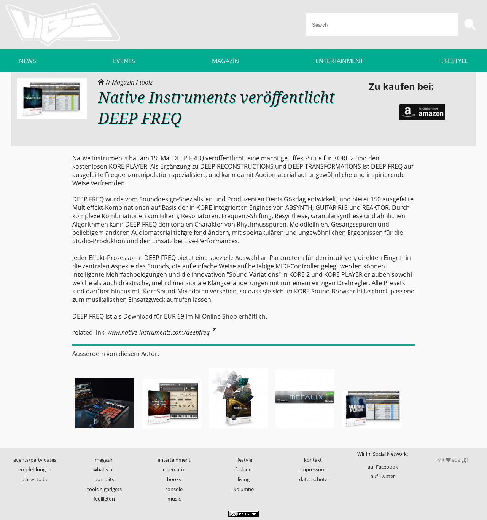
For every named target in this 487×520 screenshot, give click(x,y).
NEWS (27, 61)
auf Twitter (383, 476)
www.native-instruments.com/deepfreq (158, 332)
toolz (146, 82)
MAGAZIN (225, 61)
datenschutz (313, 479)
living (244, 479)
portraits (104, 479)
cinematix (174, 469)
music (174, 498)
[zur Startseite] (63, 24)
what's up (104, 469)
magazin (104, 459)
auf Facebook (383, 466)
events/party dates (34, 459)
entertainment (174, 459)
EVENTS (124, 61)
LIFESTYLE (454, 61)
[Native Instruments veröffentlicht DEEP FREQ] (52, 116)
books (174, 479)
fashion (243, 469)
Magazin (123, 82)
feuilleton (104, 498)
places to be (34, 479)
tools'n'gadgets (104, 489)
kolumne (244, 489)
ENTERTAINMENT (339, 61)
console (174, 489)
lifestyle (243, 459)
